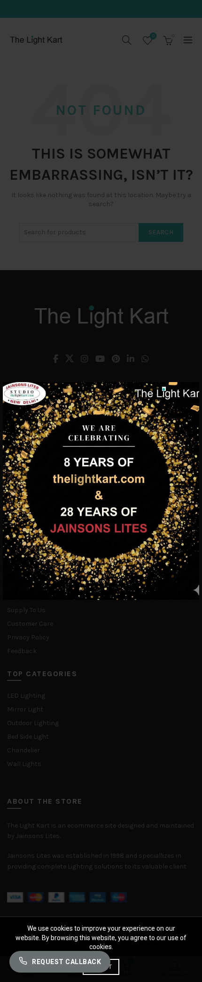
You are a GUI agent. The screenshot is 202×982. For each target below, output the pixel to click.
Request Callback (66, 962)
